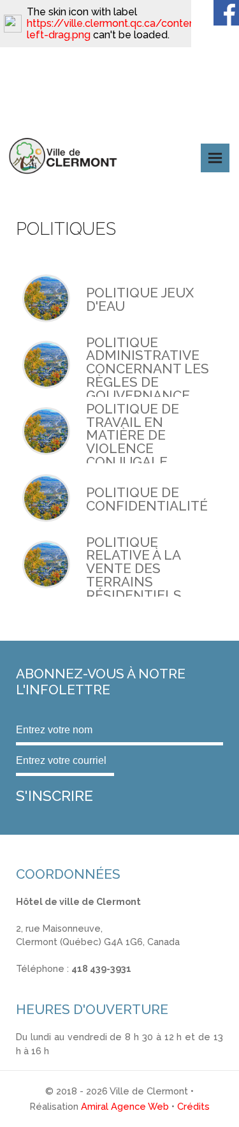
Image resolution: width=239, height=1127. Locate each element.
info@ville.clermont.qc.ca (71, 981)
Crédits (193, 1106)
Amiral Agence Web (125, 1106)
